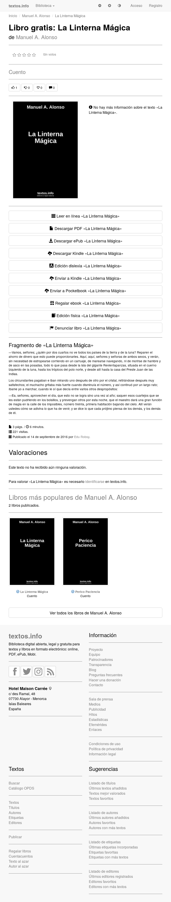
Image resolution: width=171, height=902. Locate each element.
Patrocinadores (101, 659)
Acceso (136, 5)
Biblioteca (44, 5)
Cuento (17, 72)
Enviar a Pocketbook (87, 290)
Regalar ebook (87, 303)
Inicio (13, 15)
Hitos (93, 714)
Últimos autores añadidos (109, 817)
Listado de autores (103, 812)
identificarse (94, 481)
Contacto (96, 684)
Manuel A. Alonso (36, 15)
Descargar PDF (87, 228)
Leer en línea (87, 216)
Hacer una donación (105, 679)
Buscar (14, 783)
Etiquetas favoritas (103, 852)
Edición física (87, 315)
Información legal (102, 753)
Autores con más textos (107, 827)
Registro (155, 5)
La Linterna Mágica (34, 592)
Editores (15, 822)
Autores (15, 812)
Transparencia (100, 664)
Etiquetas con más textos (108, 857)
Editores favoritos (102, 881)
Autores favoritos (102, 822)
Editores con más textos (107, 886)
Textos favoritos (101, 798)
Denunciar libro (87, 328)
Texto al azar (19, 861)
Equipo (94, 654)
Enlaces (95, 729)
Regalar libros (20, 851)
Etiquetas (16, 817)
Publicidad (97, 709)
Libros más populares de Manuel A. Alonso (73, 497)
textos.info (25, 635)
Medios (94, 704)
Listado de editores (104, 871)
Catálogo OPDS (21, 788)
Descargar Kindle (87, 253)
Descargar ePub (87, 241)
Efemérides (98, 724)
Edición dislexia (87, 265)
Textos (14, 802)
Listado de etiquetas (105, 841)
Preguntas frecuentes (105, 674)
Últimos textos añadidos (108, 788)
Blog (92, 669)
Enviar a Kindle (87, 278)
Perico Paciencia (87, 592)
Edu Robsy (81, 436)
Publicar (15, 836)
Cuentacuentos (21, 856)
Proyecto (96, 649)
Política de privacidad (106, 748)
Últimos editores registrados (111, 876)
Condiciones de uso (104, 743)
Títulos (14, 807)
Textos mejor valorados (107, 793)
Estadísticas (98, 719)
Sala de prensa (101, 699)
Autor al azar (19, 866)
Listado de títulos (102, 783)
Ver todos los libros (86, 613)
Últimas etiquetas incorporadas (113, 847)
